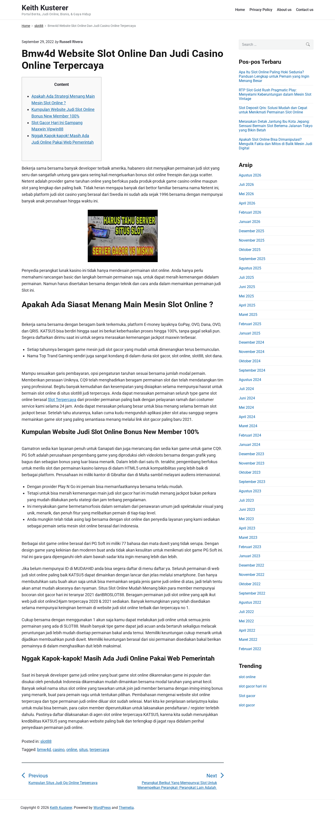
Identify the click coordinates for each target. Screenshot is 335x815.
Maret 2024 (248, 426)
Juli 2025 (246, 277)
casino (58, 749)
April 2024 (247, 417)
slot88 (46, 741)
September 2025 (252, 259)
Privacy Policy (261, 10)
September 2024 (252, 370)
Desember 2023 (251, 454)
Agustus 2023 (250, 491)
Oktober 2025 (249, 250)
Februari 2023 (250, 547)
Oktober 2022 (249, 584)
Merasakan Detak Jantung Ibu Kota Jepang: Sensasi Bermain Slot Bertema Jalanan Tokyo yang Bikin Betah (275, 125)
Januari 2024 (249, 444)
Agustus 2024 (250, 380)
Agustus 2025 (250, 268)
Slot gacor (247, 696)
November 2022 (251, 574)
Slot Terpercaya (62, 399)
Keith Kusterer (61, 807)
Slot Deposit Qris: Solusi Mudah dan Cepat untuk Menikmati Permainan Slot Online (273, 110)
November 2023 (251, 463)
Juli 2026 (246, 184)
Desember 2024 (251, 342)
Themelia (126, 807)
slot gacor (247, 705)
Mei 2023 (246, 519)
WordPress (102, 807)
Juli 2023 (246, 500)
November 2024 (251, 352)
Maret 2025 (248, 314)
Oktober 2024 (249, 361)
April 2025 (247, 305)
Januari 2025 (249, 333)
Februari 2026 (250, 212)
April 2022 (247, 630)
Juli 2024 (246, 389)
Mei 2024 (246, 407)
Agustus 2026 (250, 175)
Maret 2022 (248, 639)
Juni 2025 (247, 287)
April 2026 (247, 203)
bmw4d (44, 749)
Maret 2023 (248, 537)
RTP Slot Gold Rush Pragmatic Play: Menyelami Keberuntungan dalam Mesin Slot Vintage (275, 94)
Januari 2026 (249, 222)
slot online (247, 677)
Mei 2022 (246, 621)
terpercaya (99, 749)
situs (83, 749)
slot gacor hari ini (253, 686)
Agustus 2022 (250, 602)
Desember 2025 (251, 231)
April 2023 (247, 528)
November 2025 (251, 240)
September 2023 (252, 482)
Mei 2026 (246, 194)
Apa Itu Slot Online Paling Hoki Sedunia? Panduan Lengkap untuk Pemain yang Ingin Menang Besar (274, 76)
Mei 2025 (246, 296)
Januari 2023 (249, 556)
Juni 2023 (247, 509)
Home (240, 10)
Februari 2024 (250, 435)
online (71, 749)
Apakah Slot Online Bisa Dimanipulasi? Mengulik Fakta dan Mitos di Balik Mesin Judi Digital (275, 143)
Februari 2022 (250, 649)
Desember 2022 (251, 565)
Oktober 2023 (249, 472)
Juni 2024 (247, 398)
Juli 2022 (246, 612)
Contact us (304, 10)
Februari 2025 (250, 324)
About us (284, 10)
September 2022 (252, 593)
